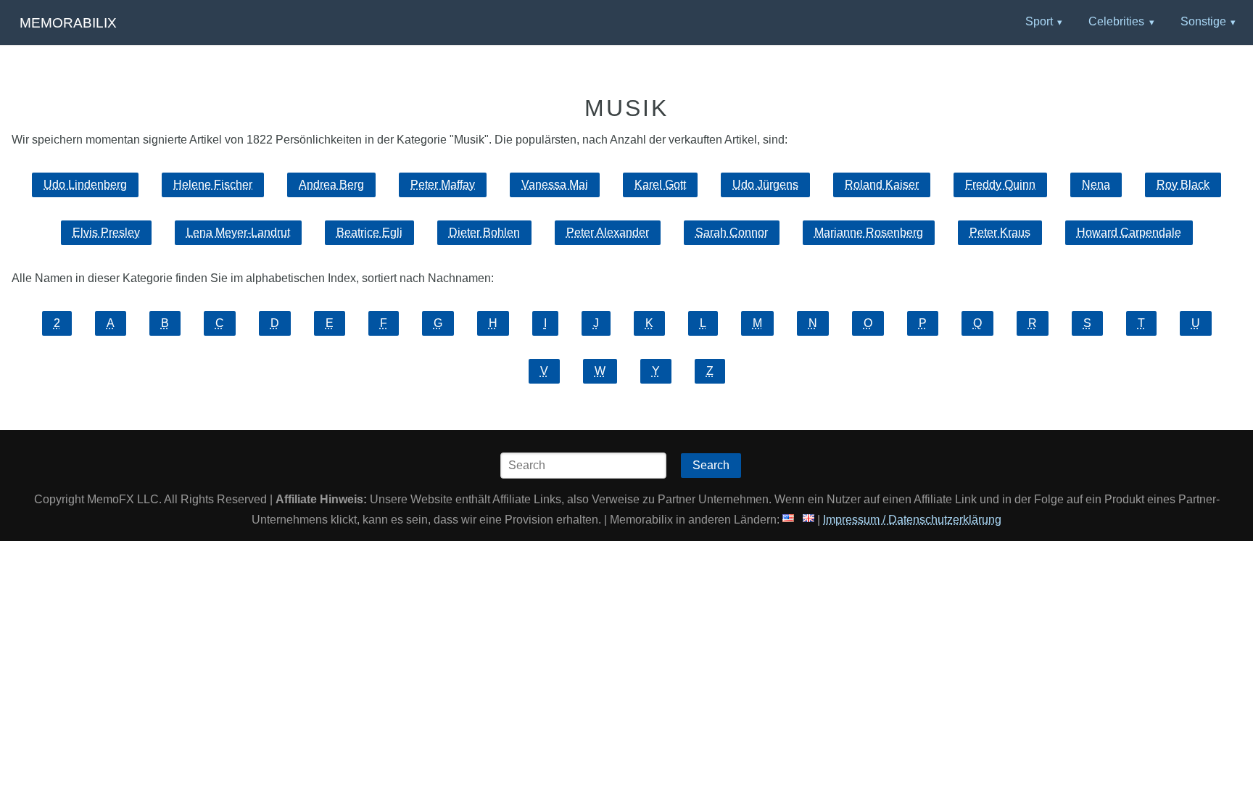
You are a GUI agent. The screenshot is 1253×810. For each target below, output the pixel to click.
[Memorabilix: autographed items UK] (808, 519)
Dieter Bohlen (484, 232)
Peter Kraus (999, 232)
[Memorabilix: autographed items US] (788, 519)
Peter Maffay (442, 184)
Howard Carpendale (1129, 232)
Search (710, 465)
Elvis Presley (106, 232)
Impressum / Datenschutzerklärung (912, 519)
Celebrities (1116, 21)
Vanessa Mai (554, 184)
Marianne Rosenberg (868, 232)
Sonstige (1203, 21)
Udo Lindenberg (85, 184)
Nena (1096, 184)
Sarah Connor (731, 232)
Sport (1039, 21)
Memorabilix (68, 22)
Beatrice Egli (369, 232)
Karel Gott (660, 184)
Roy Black (1183, 184)
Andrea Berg (331, 184)
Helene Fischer (212, 184)
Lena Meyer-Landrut (238, 232)
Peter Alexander (607, 232)
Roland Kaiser (882, 184)
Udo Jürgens (765, 184)
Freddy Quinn (1000, 184)
